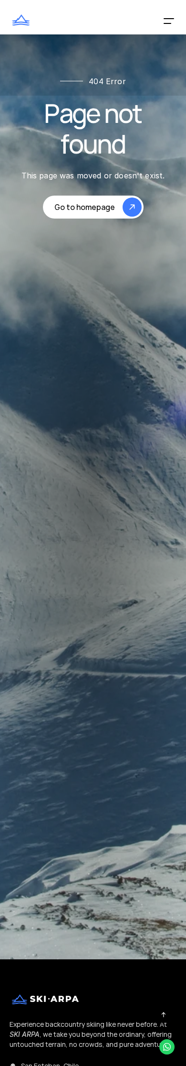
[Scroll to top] (163, 1014)
